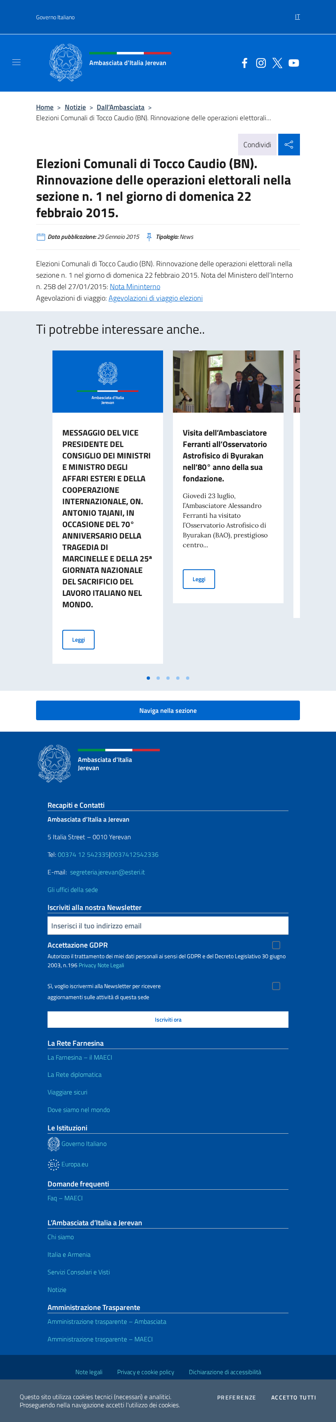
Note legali (88, 1372)
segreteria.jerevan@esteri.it (107, 872)
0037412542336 (135, 854)
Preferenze (237, 1397)
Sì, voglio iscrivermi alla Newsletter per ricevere (104, 986)
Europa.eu (74, 1164)
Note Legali (111, 965)
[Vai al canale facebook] (242, 62)
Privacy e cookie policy (145, 1372)
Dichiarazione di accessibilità (225, 1372)
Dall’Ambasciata (121, 107)
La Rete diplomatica (75, 1074)
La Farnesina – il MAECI (80, 1057)
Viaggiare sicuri (67, 1092)
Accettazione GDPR (78, 944)
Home (45, 107)
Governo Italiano (55, 17)
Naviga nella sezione (168, 710)
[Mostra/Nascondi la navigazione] (16, 62)
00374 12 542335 (82, 854)
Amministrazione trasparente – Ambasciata (107, 1321)
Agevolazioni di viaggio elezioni (156, 297)
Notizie (75, 107)
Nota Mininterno (135, 286)
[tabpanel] (107, 510)
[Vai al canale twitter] (275, 62)
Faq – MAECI (65, 1198)
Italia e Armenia (69, 1254)
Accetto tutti (293, 1397)
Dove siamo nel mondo (79, 1109)
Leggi (83, 639)
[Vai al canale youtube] (292, 62)
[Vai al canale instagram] (259, 62)
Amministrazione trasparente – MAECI (100, 1339)
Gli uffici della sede (73, 889)
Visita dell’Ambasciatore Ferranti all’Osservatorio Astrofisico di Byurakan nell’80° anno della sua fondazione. (225, 455)
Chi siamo (61, 1237)
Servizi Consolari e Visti (79, 1272)
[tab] (148, 678)
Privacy (87, 965)
